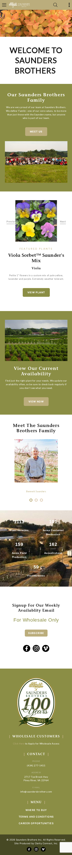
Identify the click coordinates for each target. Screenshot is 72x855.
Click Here (18, 743)
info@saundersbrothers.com (36, 791)
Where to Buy (36, 810)
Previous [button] (12, 221)
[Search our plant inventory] (55, 5)
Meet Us (36, 131)
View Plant (36, 292)
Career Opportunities (36, 823)
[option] (36, 221)
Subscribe (36, 633)
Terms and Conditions (36, 816)
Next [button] (63, 221)
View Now (36, 401)
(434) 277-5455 (36, 765)
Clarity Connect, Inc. (46, 843)
